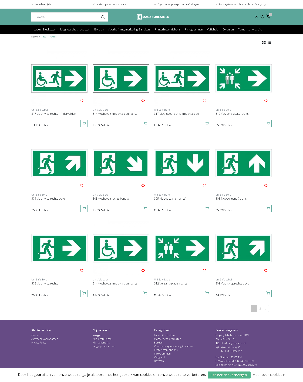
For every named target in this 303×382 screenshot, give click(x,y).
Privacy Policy (38, 342)
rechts (53, 36)
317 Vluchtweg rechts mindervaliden (53, 114)
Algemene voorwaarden (44, 339)
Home (34, 36)
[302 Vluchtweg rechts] (59, 248)
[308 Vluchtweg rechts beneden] (121, 163)
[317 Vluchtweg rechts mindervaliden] (59, 78)
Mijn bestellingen (102, 339)
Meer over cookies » (268, 374)
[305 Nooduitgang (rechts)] (182, 163)
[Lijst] (269, 42)
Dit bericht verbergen (229, 375)
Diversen (228, 29)
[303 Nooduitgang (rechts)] (244, 163)
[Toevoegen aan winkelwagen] (83, 123)
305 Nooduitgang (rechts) (170, 198)
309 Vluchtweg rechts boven (48, 198)
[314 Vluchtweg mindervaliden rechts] (121, 78)
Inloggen (97, 335)
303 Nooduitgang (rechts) (232, 198)
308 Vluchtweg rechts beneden (112, 198)
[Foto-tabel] (264, 42)
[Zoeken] (103, 17)
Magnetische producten (75, 29)
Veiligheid (212, 29)
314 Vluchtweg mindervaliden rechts (115, 114)
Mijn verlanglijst (101, 342)
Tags (43, 36)
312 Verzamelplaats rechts (232, 114)
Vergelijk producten (104, 346)
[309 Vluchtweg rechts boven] (59, 163)
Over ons (36, 335)
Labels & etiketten (44, 29)
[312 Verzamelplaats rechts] (244, 78)
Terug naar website (250, 29)
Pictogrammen (194, 29)
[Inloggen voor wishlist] (82, 101)
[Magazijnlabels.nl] (152, 17)
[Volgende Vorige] (266, 308)
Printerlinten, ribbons (168, 29)
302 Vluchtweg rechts (44, 283)
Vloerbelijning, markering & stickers (129, 29)
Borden (99, 29)
